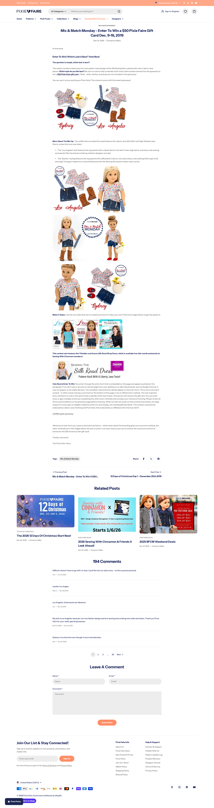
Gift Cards (21, 3)
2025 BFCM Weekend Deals (157, 541)
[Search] (119, 11)
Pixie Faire (27, 795)
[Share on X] (151, 459)
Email (112, 676)
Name (56, 676)
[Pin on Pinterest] (158, 459)
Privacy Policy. (66, 765)
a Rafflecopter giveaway (63, 413)
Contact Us (33, 3)
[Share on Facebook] (144, 459)
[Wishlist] (185, 11)
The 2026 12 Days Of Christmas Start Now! (44, 535)
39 (113, 654)
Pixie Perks (45, 3)
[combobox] (85, 11)
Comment (58, 689)
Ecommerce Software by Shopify (47, 795)
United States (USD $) (168, 3)
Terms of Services (49, 765)
